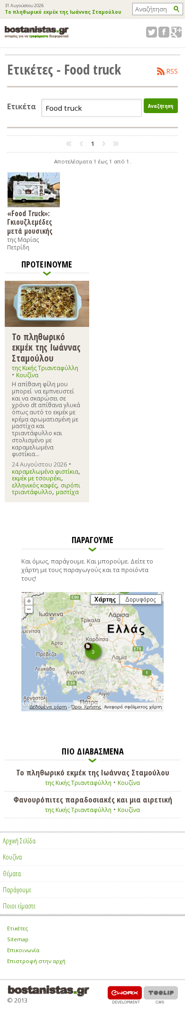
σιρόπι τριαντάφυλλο (46, 488)
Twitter (151, 32)
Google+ (176, 32)
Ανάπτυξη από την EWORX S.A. (125, 994)
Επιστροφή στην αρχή (36, 961)
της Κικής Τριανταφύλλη (45, 368)
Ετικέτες (17, 928)
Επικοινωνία (23, 950)
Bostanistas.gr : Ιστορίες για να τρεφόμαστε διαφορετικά (37, 32)
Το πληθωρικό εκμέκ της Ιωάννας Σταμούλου (63, 12)
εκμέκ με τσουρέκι (36, 478)
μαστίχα (67, 492)
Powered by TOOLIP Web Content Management (161, 994)
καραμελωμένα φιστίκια (45, 472)
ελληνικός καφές (34, 485)
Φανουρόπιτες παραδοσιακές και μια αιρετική (92, 799)
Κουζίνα (27, 375)
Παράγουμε (17, 889)
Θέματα (12, 873)
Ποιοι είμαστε (19, 905)
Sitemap (17, 939)
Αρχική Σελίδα (19, 840)
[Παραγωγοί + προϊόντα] (92, 709)
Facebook (163, 32)
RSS (172, 71)
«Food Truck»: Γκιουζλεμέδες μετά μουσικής (30, 222)
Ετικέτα (21, 106)
